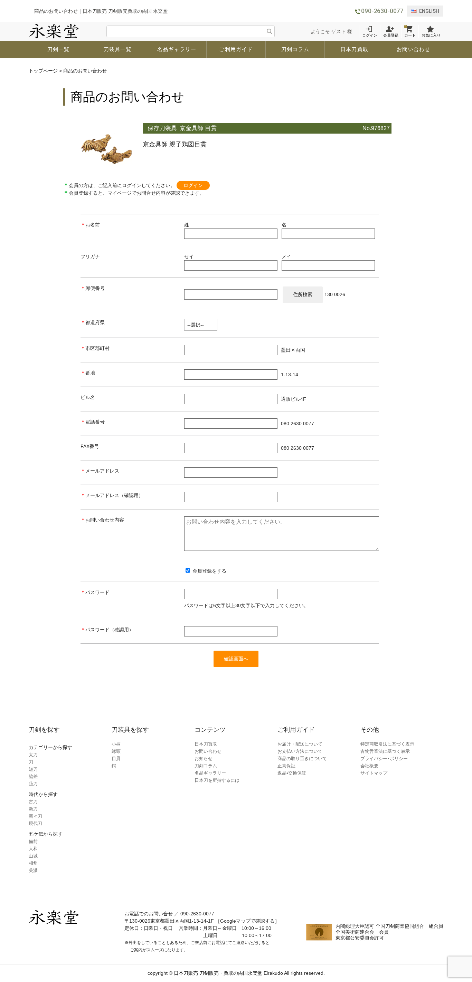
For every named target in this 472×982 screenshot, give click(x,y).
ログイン (193, 185)
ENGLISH (429, 11)
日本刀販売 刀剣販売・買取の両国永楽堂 (218, 973)
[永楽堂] (54, 31)
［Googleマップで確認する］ (247, 921)
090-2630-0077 (382, 10)
